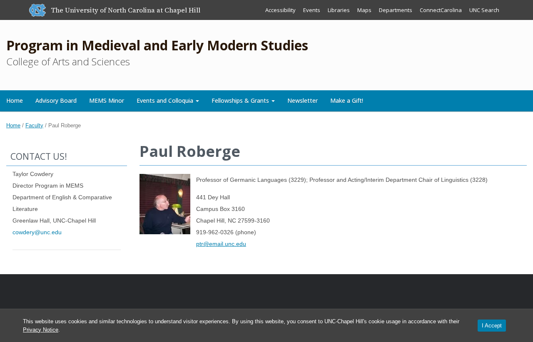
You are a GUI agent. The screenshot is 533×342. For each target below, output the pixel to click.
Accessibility (280, 10)
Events (311, 10)
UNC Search (484, 10)
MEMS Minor (106, 100)
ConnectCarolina (441, 10)
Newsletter (302, 100)
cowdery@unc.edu (37, 232)
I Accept (492, 325)
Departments (395, 10)
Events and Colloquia (166, 100)
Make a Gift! (346, 100)
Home (14, 100)
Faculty (34, 125)
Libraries (339, 10)
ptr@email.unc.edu (221, 243)
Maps (364, 10)
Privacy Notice (40, 330)
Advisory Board (56, 100)
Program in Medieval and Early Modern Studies (157, 45)
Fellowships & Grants (241, 100)
